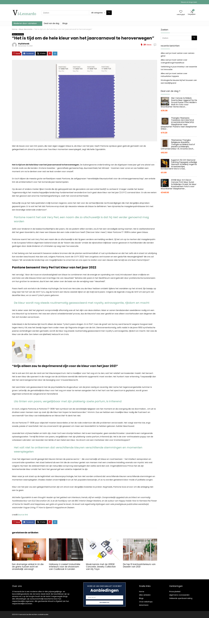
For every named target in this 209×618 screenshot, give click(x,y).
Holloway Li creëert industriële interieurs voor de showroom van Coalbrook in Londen (64, 567)
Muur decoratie (25, 29)
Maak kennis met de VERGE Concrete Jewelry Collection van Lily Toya (101, 567)
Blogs (64, 23)
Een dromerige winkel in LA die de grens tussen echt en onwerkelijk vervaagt (28, 567)
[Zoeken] (109, 12)
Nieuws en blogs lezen (189, 2)
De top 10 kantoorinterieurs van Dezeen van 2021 (139, 565)
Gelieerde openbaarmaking (180, 598)
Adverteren (144, 605)
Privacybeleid (174, 591)
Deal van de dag (51, 23)
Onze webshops (146, 601)
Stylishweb (23, 43)
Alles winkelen (145, 595)
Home (14, 29)
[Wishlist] (180, 12)
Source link (23, 514)
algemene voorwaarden (179, 595)
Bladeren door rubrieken (25, 23)
